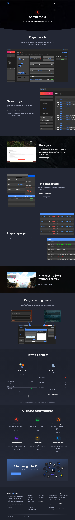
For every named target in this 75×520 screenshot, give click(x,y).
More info (16, 430)
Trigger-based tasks (15, 115)
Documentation (62, 3)
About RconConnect (53, 394)
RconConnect (41, 497)
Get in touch (41, 504)
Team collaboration (32, 509)
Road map (51, 507)
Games (32, 3)
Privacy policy (62, 497)
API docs (51, 509)
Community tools (32, 505)
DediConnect (41, 495)
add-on (53, 402)
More (49, 3)
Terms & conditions (63, 495)
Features (27, 3)
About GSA (40, 506)
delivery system (46, 196)
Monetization (31, 507)
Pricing (44, 3)
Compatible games (53, 495)
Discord (61, 508)
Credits (60, 499)
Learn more (44, 158)
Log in (54, 3)
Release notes (52, 501)
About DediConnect (22, 396)
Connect (39, 3)
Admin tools (30, 495)
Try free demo (16, 473)
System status (52, 499)
